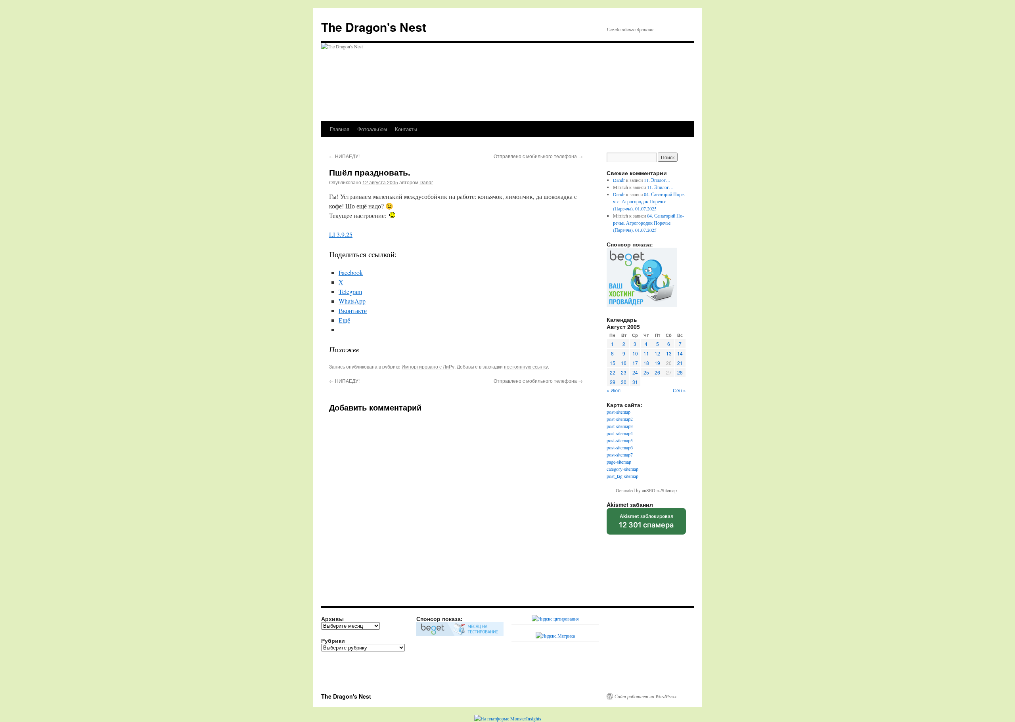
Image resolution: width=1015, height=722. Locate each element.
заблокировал (646, 524)
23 (623, 372)
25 (646, 372)
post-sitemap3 (620, 426)
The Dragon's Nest (373, 26)
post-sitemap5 (620, 440)
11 (646, 353)
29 (612, 381)
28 (680, 372)
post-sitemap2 (620, 419)
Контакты (406, 129)
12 (657, 353)
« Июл (613, 390)
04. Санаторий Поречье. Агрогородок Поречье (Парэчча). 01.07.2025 (649, 201)
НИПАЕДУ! (344, 156)
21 (680, 362)
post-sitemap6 (620, 447)
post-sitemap (618, 412)
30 (623, 381)
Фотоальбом (372, 129)
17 (635, 362)
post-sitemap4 (620, 433)
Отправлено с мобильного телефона (538, 156)
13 (669, 353)
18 (646, 362)
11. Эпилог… (657, 180)
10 (635, 353)
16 (623, 362)
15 (612, 362)
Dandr (426, 182)
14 (680, 353)
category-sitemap (622, 469)
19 (657, 362)
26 (657, 372)
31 (635, 381)
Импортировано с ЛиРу (428, 366)
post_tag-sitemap (622, 476)
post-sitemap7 (620, 454)
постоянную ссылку (526, 366)
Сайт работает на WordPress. (646, 696)
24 (635, 372)
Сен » (679, 390)
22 (612, 372)
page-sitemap (619, 461)
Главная (339, 129)
